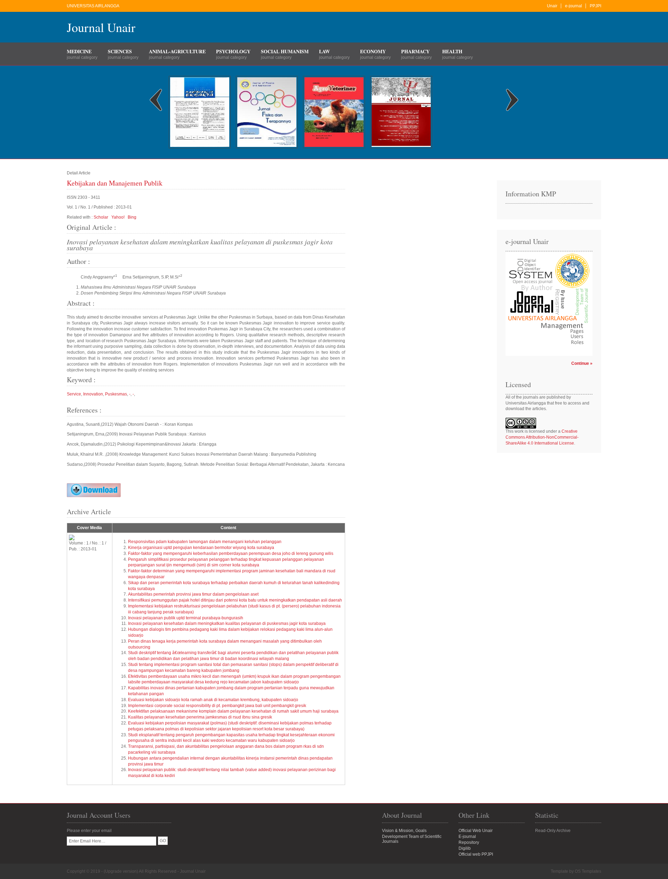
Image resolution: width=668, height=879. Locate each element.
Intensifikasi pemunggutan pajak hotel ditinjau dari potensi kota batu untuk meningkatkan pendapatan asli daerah (235, 600)
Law (324, 51)
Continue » (582, 363)
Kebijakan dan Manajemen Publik (114, 183)
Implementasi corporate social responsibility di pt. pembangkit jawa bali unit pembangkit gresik (217, 705)
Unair (552, 5)
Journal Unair (101, 27)
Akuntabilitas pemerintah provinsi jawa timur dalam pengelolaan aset (193, 594)
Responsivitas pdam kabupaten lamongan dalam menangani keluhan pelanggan (204, 541)
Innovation (93, 394)
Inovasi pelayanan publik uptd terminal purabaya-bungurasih (185, 617)
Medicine (79, 51)
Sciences (120, 51)
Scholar (101, 217)
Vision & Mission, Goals (404, 830)
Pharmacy (415, 51)
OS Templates (588, 871)
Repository (469, 842)
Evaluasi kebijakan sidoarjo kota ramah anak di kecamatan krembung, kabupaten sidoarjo (213, 699)
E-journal (467, 836)
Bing (132, 217)
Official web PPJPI (476, 854)
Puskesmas (116, 394)
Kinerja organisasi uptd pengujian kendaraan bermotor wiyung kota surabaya (201, 547)
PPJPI (595, 5)
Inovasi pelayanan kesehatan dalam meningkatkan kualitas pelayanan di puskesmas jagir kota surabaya (227, 623)
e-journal (573, 5)
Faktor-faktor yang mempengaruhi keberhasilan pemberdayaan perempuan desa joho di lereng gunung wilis (230, 553)
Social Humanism (285, 51)
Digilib (465, 848)
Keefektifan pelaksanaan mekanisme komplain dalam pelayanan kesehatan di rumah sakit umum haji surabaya (233, 711)
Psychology (233, 51)
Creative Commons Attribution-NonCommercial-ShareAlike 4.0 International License (542, 437)
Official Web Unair (476, 830)
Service (74, 394)
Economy (373, 51)
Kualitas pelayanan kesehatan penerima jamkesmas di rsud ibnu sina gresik (200, 717)
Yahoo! (118, 217)
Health (452, 51)
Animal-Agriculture (177, 51)
